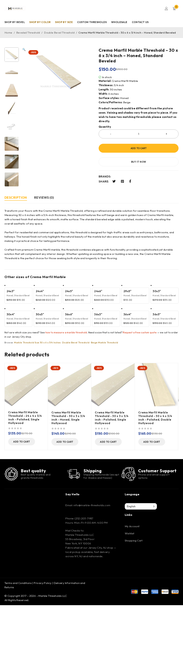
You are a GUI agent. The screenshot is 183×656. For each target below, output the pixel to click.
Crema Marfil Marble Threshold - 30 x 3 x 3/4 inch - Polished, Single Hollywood (111, 418)
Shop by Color (40, 22)
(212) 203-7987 (84, 518)
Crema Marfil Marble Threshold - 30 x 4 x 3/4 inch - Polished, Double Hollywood (155, 418)
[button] (24, 117)
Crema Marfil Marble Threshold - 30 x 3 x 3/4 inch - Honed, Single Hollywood (68, 418)
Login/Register (166, 8)
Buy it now (138, 161)
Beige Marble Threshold (104, 342)
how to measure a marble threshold (66, 332)
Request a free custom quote (140, 332)
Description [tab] (15, 197)
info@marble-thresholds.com (91, 505)
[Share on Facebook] (130, 181)
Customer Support (157, 470)
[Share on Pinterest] (122, 181)
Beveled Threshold (28, 32)
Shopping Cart (134, 540)
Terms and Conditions (18, 583)
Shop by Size (64, 22)
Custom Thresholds (92, 22)
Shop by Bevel (14, 22)
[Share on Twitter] (114, 181)
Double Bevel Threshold (59, 32)
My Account (132, 526)
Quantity (105, 126)
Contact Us (140, 22)
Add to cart (139, 148)
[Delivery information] (73, 473)
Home (8, 32)
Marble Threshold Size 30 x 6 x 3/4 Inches (37, 342)
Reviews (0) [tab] (44, 197)
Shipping (92, 470)
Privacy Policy (43, 583)
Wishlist (129, 533)
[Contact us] (128, 474)
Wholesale (119, 22)
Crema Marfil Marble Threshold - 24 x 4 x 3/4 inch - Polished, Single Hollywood (25, 418)
